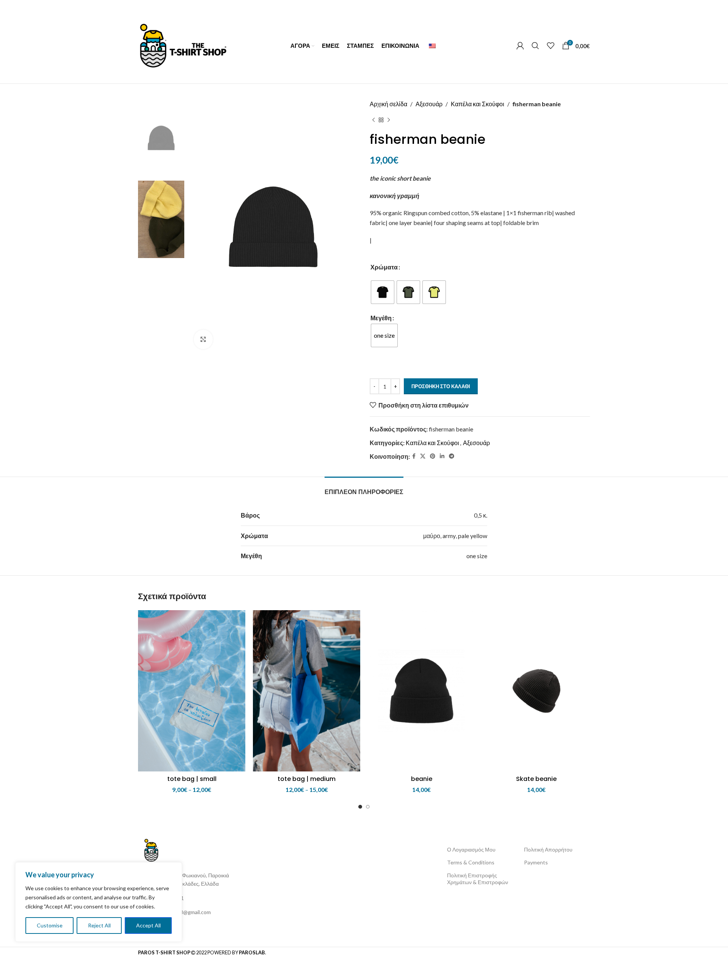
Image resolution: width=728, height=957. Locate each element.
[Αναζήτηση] (535, 45)
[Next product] (388, 120)
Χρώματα (384, 267)
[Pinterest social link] (433, 456)
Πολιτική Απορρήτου (548, 849)
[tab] (364, 488)
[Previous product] (373, 120)
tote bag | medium (307, 778)
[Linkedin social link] (442, 456)
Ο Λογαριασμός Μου (471, 849)
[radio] (382, 292)
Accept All (148, 925)
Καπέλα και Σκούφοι (477, 103)
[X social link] (423, 456)
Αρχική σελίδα (388, 103)
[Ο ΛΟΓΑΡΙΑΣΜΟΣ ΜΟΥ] (520, 45)
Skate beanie (536, 778)
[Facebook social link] (414, 456)
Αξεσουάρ (429, 103)
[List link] (193, 898)
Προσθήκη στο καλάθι (440, 386)
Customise (50, 925)
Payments (536, 862)
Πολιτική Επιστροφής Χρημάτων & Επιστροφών (477, 878)
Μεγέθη (381, 317)
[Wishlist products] (550, 45)
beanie (421, 778)
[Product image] (191, 691)
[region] (98, 902)
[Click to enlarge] (203, 339)
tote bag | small (192, 778)
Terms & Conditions (470, 862)
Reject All (99, 925)
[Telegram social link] (452, 456)
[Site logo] (183, 44)
